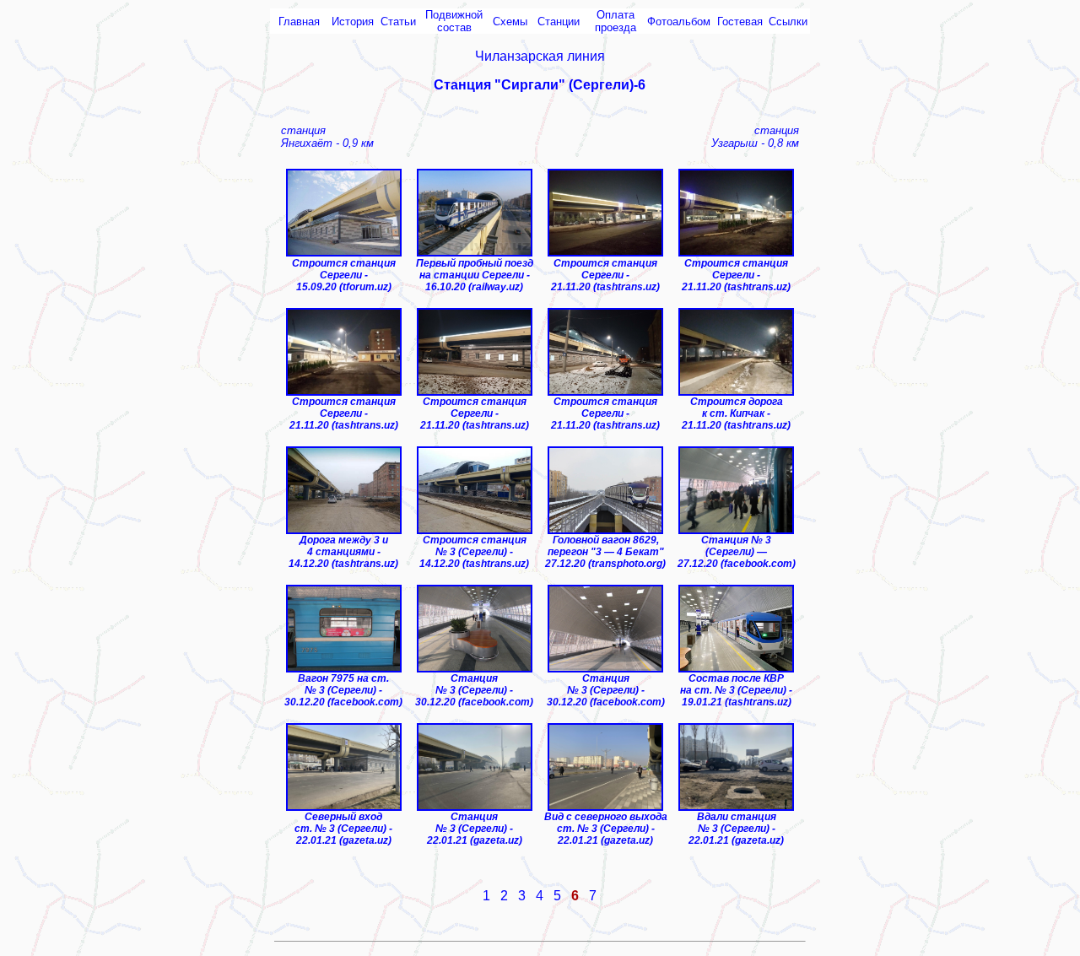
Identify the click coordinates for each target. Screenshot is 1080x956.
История (353, 21)
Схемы (510, 21)
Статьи (398, 21)
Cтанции (558, 21)
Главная (299, 21)
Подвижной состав (454, 21)
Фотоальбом (678, 21)
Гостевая (740, 21)
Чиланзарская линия (540, 56)
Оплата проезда (615, 21)
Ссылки (788, 21)
